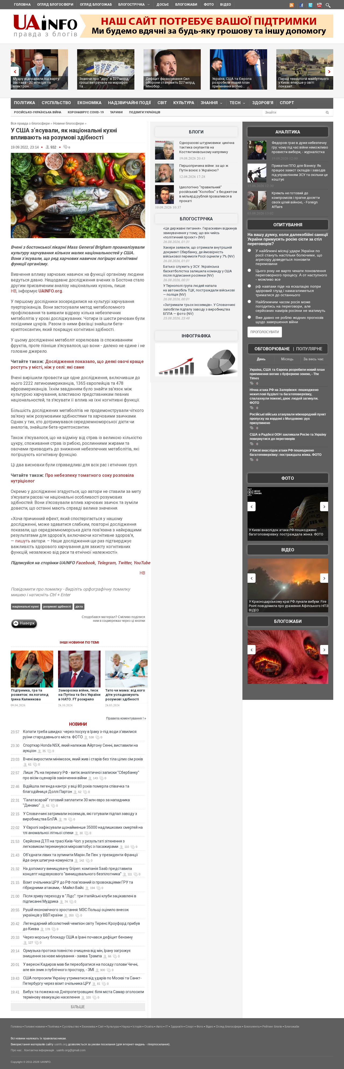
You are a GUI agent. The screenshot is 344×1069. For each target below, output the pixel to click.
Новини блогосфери (68, 123)
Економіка (89, 102)
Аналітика (287, 132)
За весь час (313, 359)
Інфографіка (196, 335)
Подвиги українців (144, 112)
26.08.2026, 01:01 (176, 261)
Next (330, 71)
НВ (13, 291)
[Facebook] (300, 6)
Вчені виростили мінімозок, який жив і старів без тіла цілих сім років (83, 759)
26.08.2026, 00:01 (176, 299)
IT (166, 1026)
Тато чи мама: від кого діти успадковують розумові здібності (125, 694)
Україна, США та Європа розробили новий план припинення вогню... (232, 82)
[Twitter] (309, 6)
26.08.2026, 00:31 (176, 280)
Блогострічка (130, 5)
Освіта (148, 1026)
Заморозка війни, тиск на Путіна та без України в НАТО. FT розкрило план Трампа (79, 697)
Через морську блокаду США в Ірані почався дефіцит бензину (78, 937)
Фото (209, 4)
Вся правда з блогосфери (30, 123)
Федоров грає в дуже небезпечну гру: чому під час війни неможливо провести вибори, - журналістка (300, 147)
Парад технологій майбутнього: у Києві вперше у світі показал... (304, 82)
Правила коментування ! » (126, 718)
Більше (78, 1007)
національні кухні (25, 606)
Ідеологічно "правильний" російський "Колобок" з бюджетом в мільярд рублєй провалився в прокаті (208, 194)
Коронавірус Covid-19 (85, 112)
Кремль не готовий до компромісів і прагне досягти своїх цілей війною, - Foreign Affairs (296, 200)
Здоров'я (262, 102)
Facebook (85, 562)
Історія (137, 1026)
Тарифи (116, 112)
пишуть (22, 541)
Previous (13, 71)
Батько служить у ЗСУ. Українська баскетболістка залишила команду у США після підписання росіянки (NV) (197, 270)
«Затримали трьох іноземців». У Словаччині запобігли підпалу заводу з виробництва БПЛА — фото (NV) (199, 309)
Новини (78, 724)
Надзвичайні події (129, 102)
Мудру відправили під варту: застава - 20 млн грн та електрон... (36, 82)
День (261, 359)
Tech (233, 104)
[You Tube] (318, 6)
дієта (79, 606)
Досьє (162, 4)
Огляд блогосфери (55, 4)
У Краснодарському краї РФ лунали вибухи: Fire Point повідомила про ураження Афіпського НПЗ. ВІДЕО (289, 605)
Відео (225, 4)
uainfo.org (60, 1044)
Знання (208, 104)
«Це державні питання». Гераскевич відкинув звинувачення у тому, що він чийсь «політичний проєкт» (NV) (200, 232)
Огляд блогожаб (96, 4)
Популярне (309, 348)
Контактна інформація (39, 1050)
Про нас (16, 1050)
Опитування (287, 224)
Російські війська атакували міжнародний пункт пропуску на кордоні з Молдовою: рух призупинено (288, 418)
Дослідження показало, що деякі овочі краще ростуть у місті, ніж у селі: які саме (77, 364)
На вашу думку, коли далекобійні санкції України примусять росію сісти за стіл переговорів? (288, 239)
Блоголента (252, 1026)
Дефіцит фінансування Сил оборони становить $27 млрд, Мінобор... (170, 82)
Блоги (196, 132)
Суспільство (56, 102)
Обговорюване (272, 348)
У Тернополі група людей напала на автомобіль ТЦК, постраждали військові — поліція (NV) (199, 290)
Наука (125, 1026)
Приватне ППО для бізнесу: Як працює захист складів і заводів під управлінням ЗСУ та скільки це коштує (300, 172)
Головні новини (34, 1026)
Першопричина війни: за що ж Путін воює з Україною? (203, 168)
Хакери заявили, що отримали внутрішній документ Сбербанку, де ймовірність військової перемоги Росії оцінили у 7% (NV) (199, 251)
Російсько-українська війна (37, 112)
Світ (162, 102)
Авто (159, 1026)
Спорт (287, 102)
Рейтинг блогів (272, 1026)
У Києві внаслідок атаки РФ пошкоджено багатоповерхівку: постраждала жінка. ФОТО (286, 532)
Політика (24, 102)
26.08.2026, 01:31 (176, 242)
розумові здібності (57, 606)
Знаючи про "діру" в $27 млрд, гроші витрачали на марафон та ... (104, 82)
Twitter (124, 562)
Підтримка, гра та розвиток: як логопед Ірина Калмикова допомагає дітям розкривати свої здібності (29, 701)
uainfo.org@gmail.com (70, 1050)
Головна (22, 4)
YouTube (141, 562)
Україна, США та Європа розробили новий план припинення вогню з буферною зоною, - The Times (287, 374)
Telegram (106, 562)
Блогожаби (186, 4)
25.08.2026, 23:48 (176, 318)
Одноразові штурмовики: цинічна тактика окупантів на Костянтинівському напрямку (206, 147)
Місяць (287, 359)
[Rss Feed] (291, 6)
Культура (183, 102)
